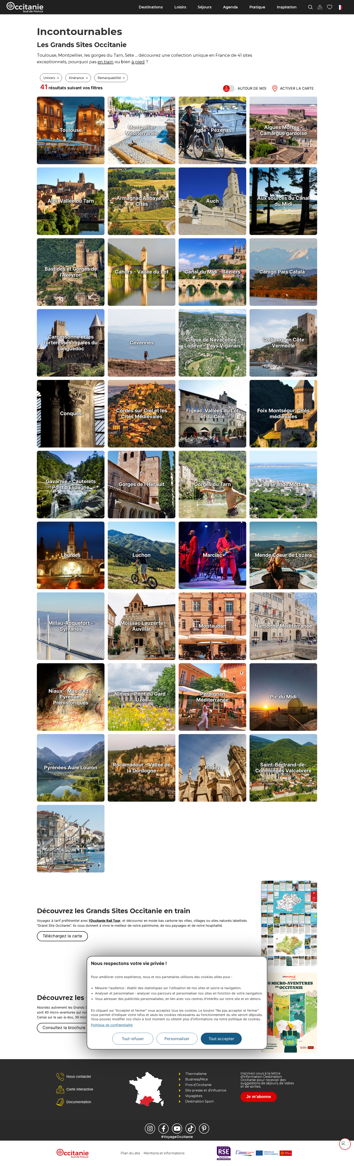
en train (105, 61)
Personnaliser (177, 1038)
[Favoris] (329, 7)
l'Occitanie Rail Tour (104, 921)
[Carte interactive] (320, 7)
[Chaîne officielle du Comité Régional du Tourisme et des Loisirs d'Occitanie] (177, 1128)
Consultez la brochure (64, 1027)
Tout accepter (221, 1038)
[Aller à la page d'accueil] (25, 7)
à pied (138, 61)
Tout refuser (133, 1038)
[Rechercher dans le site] (310, 7)
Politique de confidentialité (112, 1025)
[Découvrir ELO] (345, 1144)
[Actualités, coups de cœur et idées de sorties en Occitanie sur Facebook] (163, 1128)
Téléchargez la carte (62, 935)
